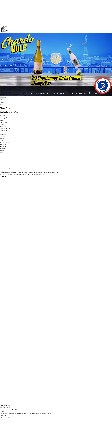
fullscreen (2, 99)
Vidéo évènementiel (42, 413)
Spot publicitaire (36, 413)
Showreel (21, 413)
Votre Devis (4, 26)
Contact (3, 27)
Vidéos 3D (31, 413)
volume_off (2, 98)
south (1, 104)
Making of (17, 413)
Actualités (4, 31)
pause (1, 96)
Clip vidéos (2, 413)
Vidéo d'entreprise (50, 413)
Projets (3, 28)
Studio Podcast (5, 30)
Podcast (5, 413)
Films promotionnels (11, 413)
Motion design (25, 413)
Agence (3, 29)
